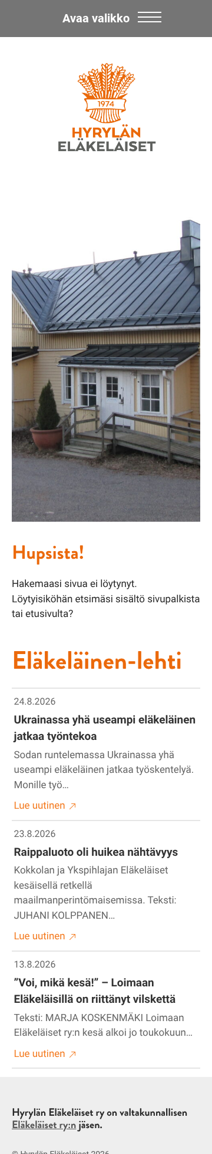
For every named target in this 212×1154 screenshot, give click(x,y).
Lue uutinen (39, 806)
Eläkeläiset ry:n (44, 1124)
